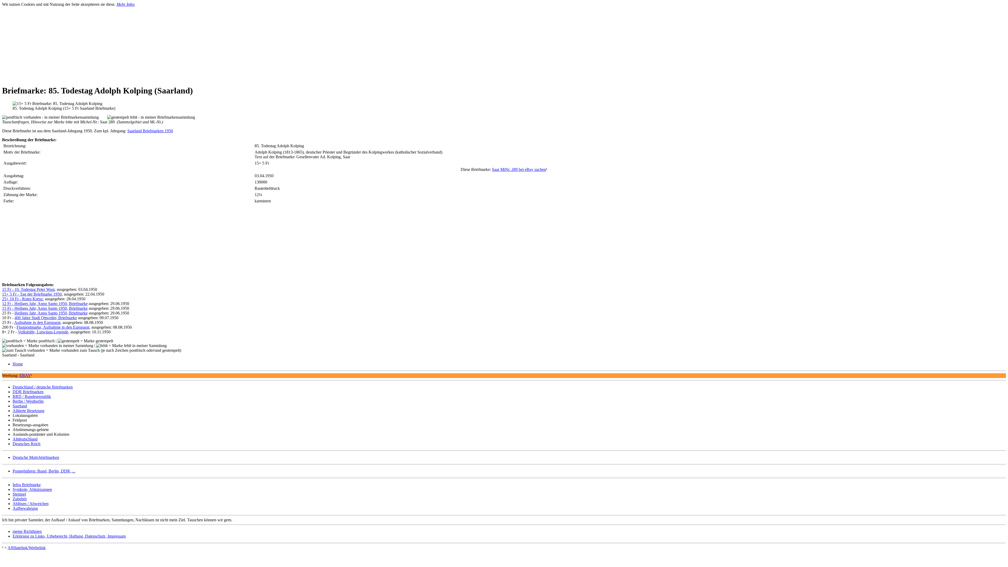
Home (18, 364)
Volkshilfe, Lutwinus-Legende (43, 332)
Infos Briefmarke (27, 484)
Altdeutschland (25, 439)
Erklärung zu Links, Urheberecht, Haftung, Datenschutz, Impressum (69, 536)
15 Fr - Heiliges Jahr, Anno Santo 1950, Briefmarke (45, 308)
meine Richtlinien (27, 531)
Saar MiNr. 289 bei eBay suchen (519, 169)
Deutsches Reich (26, 444)
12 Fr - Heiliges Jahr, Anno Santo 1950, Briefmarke (45, 303)
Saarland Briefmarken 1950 (150, 131)
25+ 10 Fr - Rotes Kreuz (22, 299)
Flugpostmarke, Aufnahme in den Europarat (53, 327)
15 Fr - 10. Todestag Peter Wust (28, 289)
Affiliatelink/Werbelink (27, 547)
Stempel (19, 494)
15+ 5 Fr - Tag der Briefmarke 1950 (32, 294)
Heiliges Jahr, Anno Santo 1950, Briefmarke (51, 313)
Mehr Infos (126, 4)
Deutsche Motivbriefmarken (36, 457)
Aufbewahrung (25, 508)
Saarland (20, 406)
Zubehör (20, 499)
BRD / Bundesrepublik (32, 396)
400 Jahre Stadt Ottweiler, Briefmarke (45, 318)
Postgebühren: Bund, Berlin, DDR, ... (44, 471)
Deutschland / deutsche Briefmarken (43, 387)
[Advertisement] (159, 43)
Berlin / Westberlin (28, 401)
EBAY (25, 375)
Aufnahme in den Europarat (37, 322)
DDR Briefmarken (28, 392)
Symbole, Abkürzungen (32, 489)
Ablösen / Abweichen (31, 503)
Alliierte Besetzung (28, 410)
